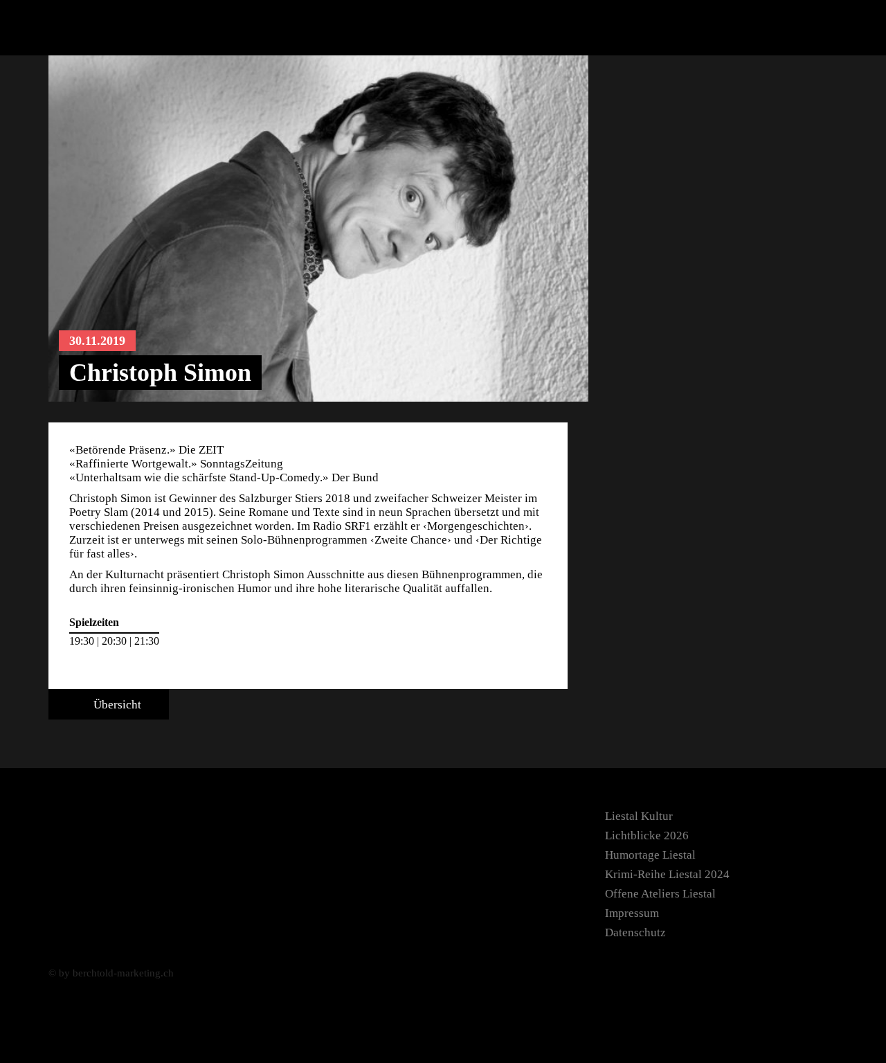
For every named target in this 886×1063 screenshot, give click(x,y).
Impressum (632, 913)
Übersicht (116, 704)
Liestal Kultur (639, 816)
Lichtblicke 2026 (647, 835)
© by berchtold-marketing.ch (111, 973)
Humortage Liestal (650, 854)
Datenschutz (635, 932)
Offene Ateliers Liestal (660, 893)
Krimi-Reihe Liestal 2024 (667, 874)
